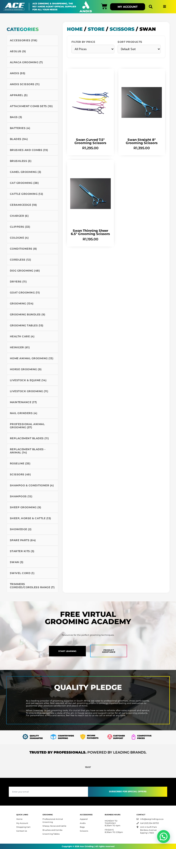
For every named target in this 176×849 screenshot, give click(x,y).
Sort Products (130, 41)
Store (96, 29)
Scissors (122, 29)
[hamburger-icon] (164, 6)
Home (75, 29)
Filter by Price (83, 41)
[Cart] (104, 6)
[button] (150, 6)
